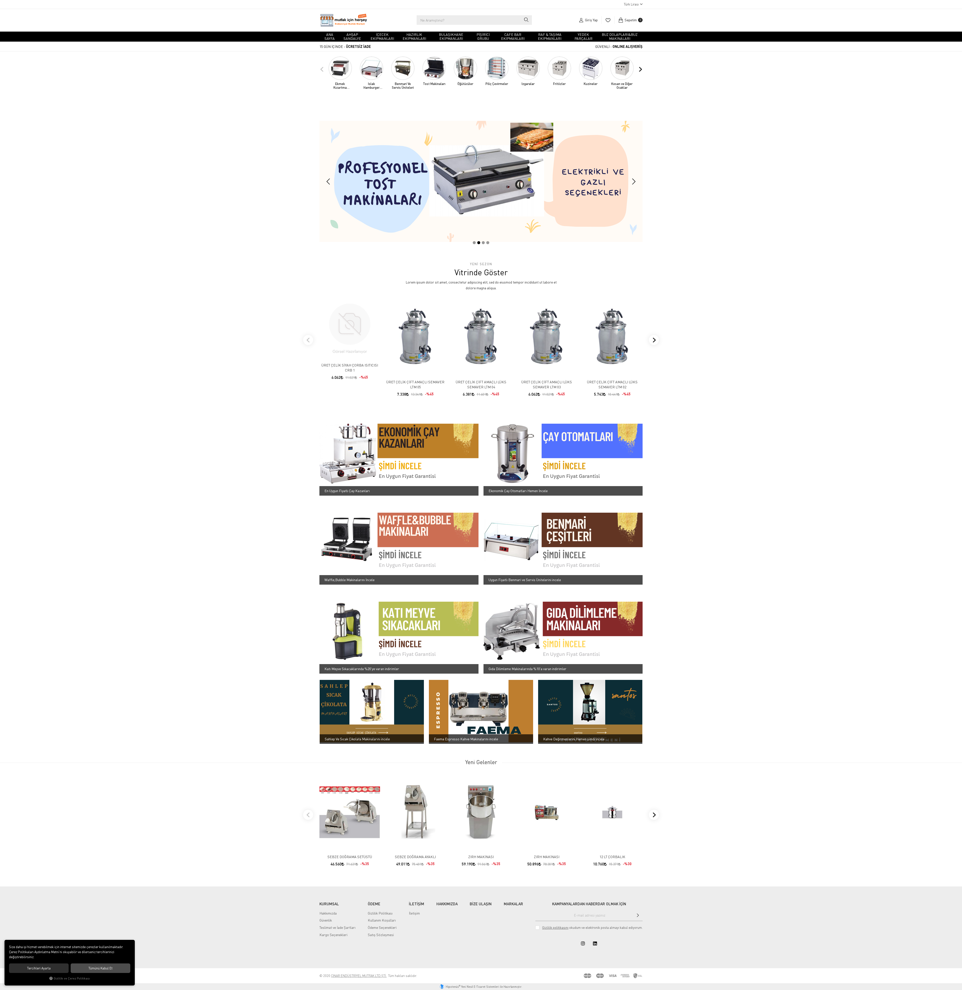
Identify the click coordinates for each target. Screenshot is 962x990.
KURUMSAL (329, 904)
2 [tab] (478, 242)
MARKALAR (513, 904)
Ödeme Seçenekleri (382, 927)
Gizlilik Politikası (380, 913)
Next (640, 69)
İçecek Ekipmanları (382, 36)
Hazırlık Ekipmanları (414, 36)
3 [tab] (483, 242)
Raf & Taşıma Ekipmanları (549, 36)
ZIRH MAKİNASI (481, 857)
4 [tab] (487, 242)
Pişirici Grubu (483, 36)
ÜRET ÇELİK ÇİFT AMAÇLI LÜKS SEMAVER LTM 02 (612, 384)
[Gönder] (638, 915)
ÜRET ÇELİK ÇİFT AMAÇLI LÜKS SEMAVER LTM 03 (546, 384)
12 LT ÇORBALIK (612, 857)
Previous (322, 69)
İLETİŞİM (416, 904)
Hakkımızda (328, 913)
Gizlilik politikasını (555, 928)
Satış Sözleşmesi (381, 935)
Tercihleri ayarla (39, 968)
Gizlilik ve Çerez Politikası (72, 978)
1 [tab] (474, 242)
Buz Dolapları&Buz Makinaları (620, 36)
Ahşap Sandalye (352, 36)
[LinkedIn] (595, 943)
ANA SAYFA (329, 36)
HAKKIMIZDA (447, 904)
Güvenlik (325, 920)
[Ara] (526, 20)
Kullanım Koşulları (382, 920)
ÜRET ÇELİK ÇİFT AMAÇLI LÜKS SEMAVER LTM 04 (481, 384)
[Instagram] (583, 943)
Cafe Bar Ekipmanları (513, 36)
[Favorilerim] (608, 20)
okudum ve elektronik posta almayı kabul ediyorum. (592, 928)
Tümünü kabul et (100, 968)
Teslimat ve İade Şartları (337, 927)
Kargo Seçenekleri (333, 935)
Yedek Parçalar (583, 36)
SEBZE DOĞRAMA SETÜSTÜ (349, 857)
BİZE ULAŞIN (481, 904)
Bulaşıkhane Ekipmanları (451, 36)
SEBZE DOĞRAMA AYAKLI (415, 857)
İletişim (414, 913)
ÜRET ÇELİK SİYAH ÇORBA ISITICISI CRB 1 (349, 367)
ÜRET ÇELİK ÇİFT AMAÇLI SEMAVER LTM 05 (415, 384)
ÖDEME (374, 904)
